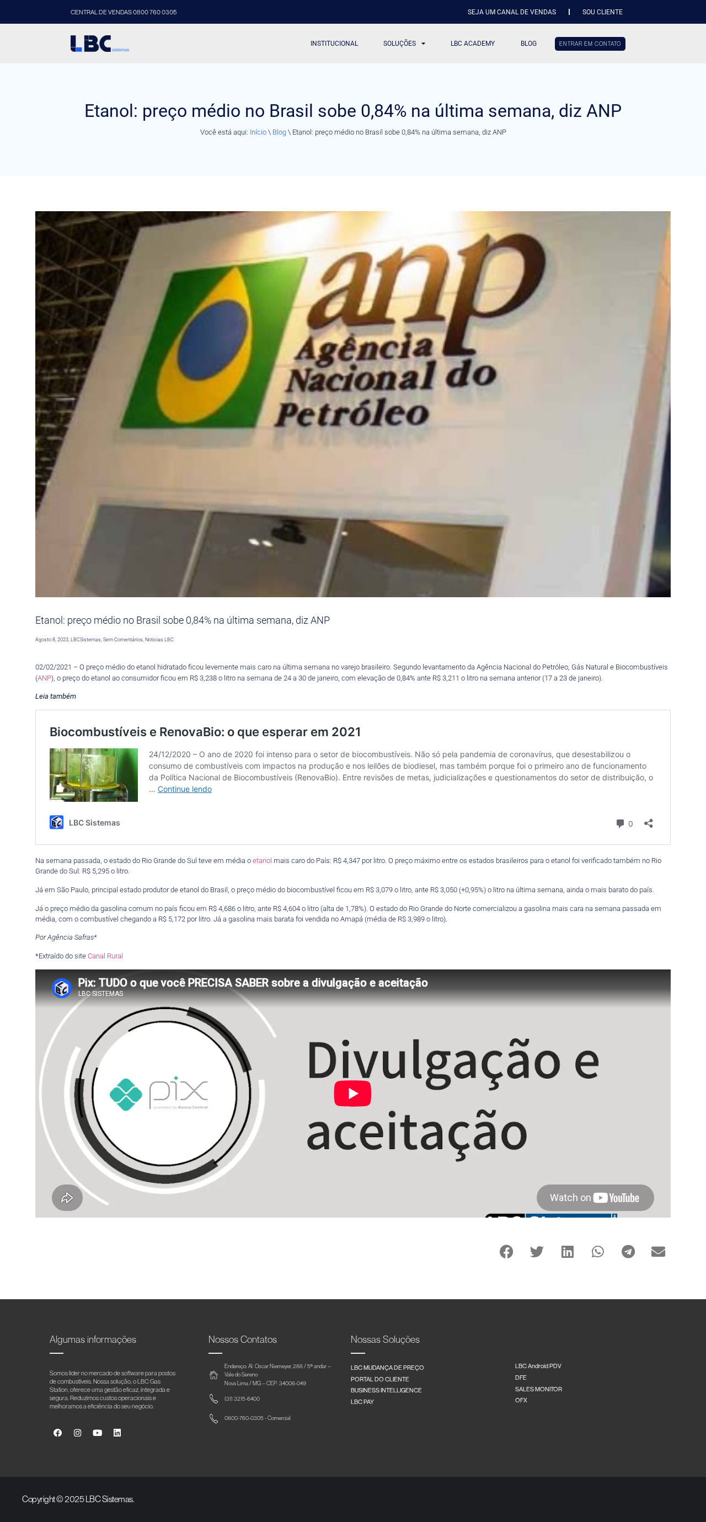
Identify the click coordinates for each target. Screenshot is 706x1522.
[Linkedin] (117, 1432)
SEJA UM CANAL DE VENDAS (512, 12)
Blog (279, 132)
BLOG (529, 43)
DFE (521, 1377)
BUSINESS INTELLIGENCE (386, 1390)
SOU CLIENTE (602, 12)
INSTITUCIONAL (334, 43)
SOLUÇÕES (399, 43)
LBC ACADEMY (473, 43)
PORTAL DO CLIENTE (380, 1378)
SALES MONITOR (538, 1388)
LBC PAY (362, 1401)
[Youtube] (97, 1432)
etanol (262, 860)
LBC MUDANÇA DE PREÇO (387, 1367)
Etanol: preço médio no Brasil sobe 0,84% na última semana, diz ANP (182, 620)
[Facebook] (58, 1432)
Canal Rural (105, 956)
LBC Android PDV (538, 1365)
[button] (506, 1251)
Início (258, 132)
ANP (44, 678)
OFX (521, 1399)
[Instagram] (77, 1432)
